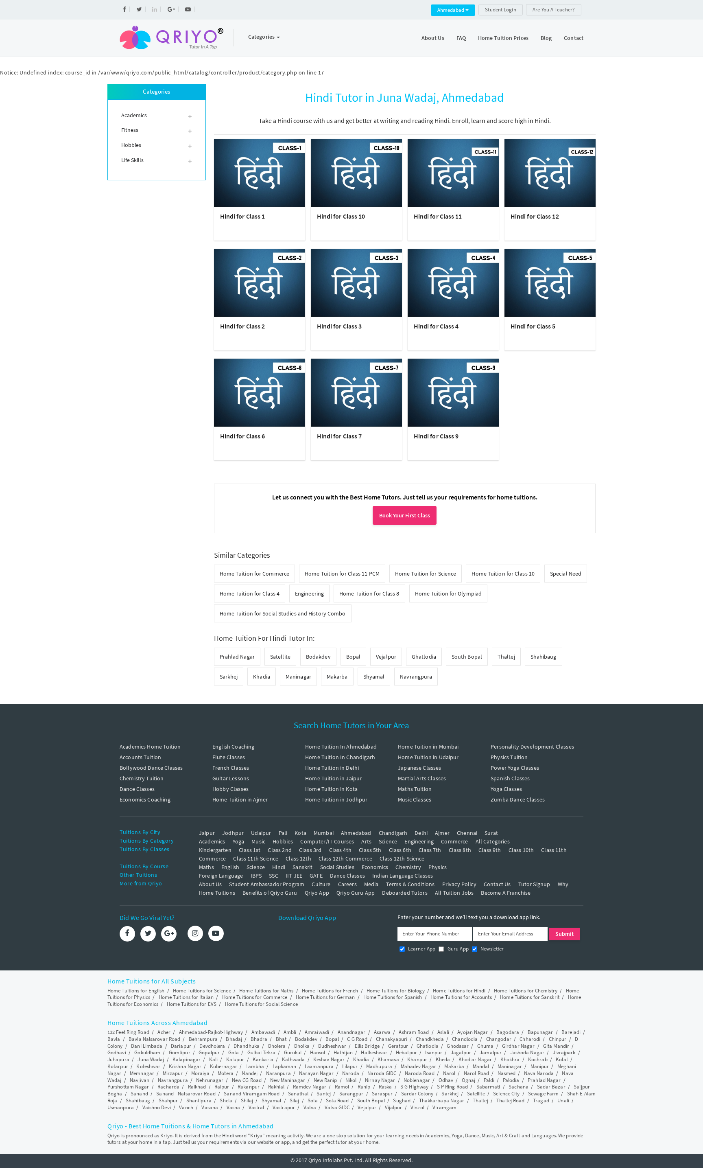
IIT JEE (294, 875)
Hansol (317, 1052)
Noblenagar (417, 1080)
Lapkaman (285, 1066)
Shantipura (199, 1100)
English (230, 867)
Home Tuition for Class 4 (249, 593)
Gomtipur (179, 1052)
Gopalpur (209, 1052)
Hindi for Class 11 (438, 216)
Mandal (481, 1066)
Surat (491, 833)
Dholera (277, 1045)
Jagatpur (461, 1052)
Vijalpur (393, 1107)
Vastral (256, 1107)
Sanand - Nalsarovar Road (185, 1093)
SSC (273, 875)
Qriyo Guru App (355, 892)
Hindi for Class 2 (242, 326)
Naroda (350, 1073)
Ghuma (485, 1045)
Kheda (443, 1059)
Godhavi (116, 1052)
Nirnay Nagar (380, 1080)
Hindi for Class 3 (339, 326)
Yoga (239, 841)
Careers (347, 884)
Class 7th (430, 850)
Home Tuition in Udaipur (428, 757)
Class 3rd (310, 850)
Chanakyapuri (391, 1039)
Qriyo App (317, 892)
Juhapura (118, 1059)
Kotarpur (117, 1066)
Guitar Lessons (230, 778)
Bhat (281, 1039)
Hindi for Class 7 (339, 436)
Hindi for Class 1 (242, 216)
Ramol (342, 1086)
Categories (262, 36)
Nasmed (507, 1073)
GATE (316, 875)
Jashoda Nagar (527, 1052)
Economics (375, 867)
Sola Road (337, 1100)
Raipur (221, 1086)
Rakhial (276, 1086)
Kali (213, 1059)
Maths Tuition (415, 789)
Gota (233, 1052)
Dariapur (181, 1045)
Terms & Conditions (410, 884)
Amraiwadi (317, 1032)
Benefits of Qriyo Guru (269, 892)
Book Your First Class (404, 515)
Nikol (351, 1080)
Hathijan (343, 1052)
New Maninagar (287, 1080)
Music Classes (414, 799)
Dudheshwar (332, 1045)
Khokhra (510, 1059)
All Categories (493, 841)
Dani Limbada (146, 1045)
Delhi (421, 833)
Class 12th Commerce (345, 858)
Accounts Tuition (140, 757)
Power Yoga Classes (515, 768)
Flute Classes (228, 757)
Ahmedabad (451, 10)
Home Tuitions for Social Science (261, 1004)
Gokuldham (147, 1052)
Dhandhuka (247, 1045)
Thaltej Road (510, 1100)
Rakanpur (249, 1086)
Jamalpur (491, 1052)
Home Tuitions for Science (202, 990)
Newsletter (491, 948)
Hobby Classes (230, 789)
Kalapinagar (186, 1059)
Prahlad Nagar (237, 656)
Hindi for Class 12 (535, 216)
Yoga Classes (506, 789)
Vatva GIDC (337, 1107)
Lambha (254, 1066)
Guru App (457, 948)
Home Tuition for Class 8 (369, 593)
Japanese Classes (419, 768)
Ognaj (469, 1080)
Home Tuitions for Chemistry (525, 990)
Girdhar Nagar (518, 1045)
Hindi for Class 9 (436, 436)
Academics (212, 841)
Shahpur (168, 1100)
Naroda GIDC (381, 1073)
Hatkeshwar (374, 1052)
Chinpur (558, 1039)
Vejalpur (386, 656)
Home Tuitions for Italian (186, 997)
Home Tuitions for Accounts (461, 997)
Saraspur (382, 1093)
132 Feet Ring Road (128, 1032)
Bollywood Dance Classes (151, 768)
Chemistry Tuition (142, 778)
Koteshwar (148, 1066)
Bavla (113, 1039)
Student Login (500, 9)
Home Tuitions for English (136, 990)
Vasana (209, 1107)
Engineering (309, 593)
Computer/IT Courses (327, 841)
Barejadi (571, 1032)
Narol (449, 1073)
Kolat (562, 1059)
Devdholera (212, 1045)
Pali (283, 833)
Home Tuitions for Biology (396, 990)
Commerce (454, 841)
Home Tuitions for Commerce (255, 997)
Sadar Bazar (551, 1086)
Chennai (467, 833)
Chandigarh (393, 833)
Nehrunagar (209, 1080)
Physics (437, 867)
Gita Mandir (556, 1045)
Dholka (302, 1045)
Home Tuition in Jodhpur (336, 799)
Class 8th (460, 850)
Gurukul (293, 1052)
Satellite (280, 656)
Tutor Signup (534, 884)
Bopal (353, 656)
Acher (163, 1032)
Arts (366, 841)
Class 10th (521, 850)
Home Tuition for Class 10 (503, 573)
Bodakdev (318, 656)
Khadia (261, 676)
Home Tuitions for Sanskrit (529, 997)
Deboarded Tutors (404, 892)
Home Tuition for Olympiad (448, 593)
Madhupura (379, 1066)
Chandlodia (465, 1039)
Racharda (168, 1086)
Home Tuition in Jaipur (333, 778)
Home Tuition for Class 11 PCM (342, 573)
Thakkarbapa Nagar (442, 1100)
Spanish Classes (510, 778)
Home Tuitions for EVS (191, 1004)
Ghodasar (458, 1045)
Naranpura (278, 1073)
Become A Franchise (506, 892)
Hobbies (283, 841)
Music (258, 841)
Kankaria (263, 1059)
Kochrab (538, 1059)
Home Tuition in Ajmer (240, 799)
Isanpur (433, 1052)
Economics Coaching (145, 799)
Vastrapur (284, 1107)
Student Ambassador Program (266, 884)
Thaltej (506, 656)
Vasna (233, 1107)
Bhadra (259, 1039)
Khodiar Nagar (475, 1059)
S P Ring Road (452, 1086)
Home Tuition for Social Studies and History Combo (283, 613)
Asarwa (382, 1032)
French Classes (230, 768)
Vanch (186, 1107)
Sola (312, 1100)
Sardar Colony (417, 1093)
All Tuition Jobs (454, 892)
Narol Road (476, 1073)
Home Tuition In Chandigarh (340, 757)
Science (388, 841)
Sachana (518, 1086)
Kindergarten (215, 850)
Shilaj (247, 1100)
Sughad (401, 1100)
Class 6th (400, 850)
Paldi (489, 1080)
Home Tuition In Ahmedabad (341, 747)
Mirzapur (173, 1073)
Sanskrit (302, 867)
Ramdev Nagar (309, 1086)
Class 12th (298, 858)
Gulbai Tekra (261, 1052)
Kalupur (235, 1059)
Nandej (250, 1073)
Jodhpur (233, 833)
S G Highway (414, 1086)
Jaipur (207, 833)
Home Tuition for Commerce (255, 573)
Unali (563, 1100)
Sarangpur (351, 1093)
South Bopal (467, 656)
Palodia (511, 1080)
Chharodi (530, 1039)
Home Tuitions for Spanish (392, 997)
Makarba (337, 676)
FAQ (461, 38)
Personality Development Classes (532, 747)
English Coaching (233, 747)
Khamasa (388, 1059)
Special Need (565, 573)
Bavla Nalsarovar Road (154, 1039)
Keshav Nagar (329, 1059)
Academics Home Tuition (150, 747)
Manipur (540, 1066)
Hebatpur (406, 1052)
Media (371, 884)
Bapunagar (540, 1032)
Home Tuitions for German (325, 997)
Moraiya (200, 1073)
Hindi (278, 867)
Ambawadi (263, 1032)
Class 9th (489, 850)
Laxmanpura (319, 1066)
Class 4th (340, 850)
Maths (206, 867)
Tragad (541, 1100)
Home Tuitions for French (330, 990)
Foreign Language (221, 875)
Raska (385, 1086)
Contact (573, 38)
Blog (546, 38)
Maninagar (298, 676)
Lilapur (350, 1066)
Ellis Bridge (367, 1045)
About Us (432, 38)
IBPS (256, 875)
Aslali (443, 1032)
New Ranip (325, 1080)
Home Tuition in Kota (331, 789)
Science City (506, 1093)
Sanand (139, 1093)
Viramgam (444, 1107)
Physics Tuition (509, 757)
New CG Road (247, 1080)
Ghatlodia (424, 656)
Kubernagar (223, 1066)
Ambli (290, 1032)
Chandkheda (430, 1039)
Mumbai (324, 833)
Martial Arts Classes (422, 778)
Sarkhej (229, 676)
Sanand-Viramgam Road (251, 1093)
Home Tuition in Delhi (332, 768)
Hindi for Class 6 (242, 436)
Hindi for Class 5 (533, 326)
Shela (226, 1100)
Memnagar (142, 1073)
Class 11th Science (255, 858)
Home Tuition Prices (503, 38)
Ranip (364, 1086)
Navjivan (139, 1080)
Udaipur (261, 833)
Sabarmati (488, 1086)
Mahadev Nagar (418, 1066)
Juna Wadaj (151, 1059)
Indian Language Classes (402, 875)
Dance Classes (137, 789)
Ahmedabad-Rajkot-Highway (211, 1032)
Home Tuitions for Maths (266, 990)
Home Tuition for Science (425, 573)
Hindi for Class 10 (341, 216)
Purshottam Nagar (128, 1086)
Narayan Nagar (316, 1073)
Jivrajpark (564, 1052)
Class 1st (249, 850)
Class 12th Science (402, 858)
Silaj (294, 1100)
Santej (324, 1093)
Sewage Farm (543, 1093)
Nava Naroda (539, 1073)
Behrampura (203, 1039)
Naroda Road (419, 1073)
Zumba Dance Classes (518, 799)
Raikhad (197, 1086)
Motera (226, 1073)
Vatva (310, 1107)
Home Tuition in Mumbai (428, 747)
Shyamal (374, 676)
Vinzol (417, 1107)
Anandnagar (352, 1032)
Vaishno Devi (156, 1107)
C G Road (357, 1039)
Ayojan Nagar (472, 1032)
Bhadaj (234, 1039)
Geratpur (398, 1045)
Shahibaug (544, 656)
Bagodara (507, 1032)
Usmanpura (120, 1107)
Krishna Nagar (185, 1066)
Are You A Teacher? (554, 9)
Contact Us (497, 884)
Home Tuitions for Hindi (459, 990)
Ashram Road (414, 1032)
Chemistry (408, 867)
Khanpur (417, 1059)
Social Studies (337, 867)
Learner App (421, 948)
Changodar (498, 1039)
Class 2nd (279, 850)
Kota (300, 833)
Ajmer (442, 833)
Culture (321, 884)
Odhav (446, 1080)
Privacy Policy (459, 884)
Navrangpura (416, 676)
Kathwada (293, 1059)
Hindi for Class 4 (436, 326)
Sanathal (298, 1093)
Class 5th (370, 850)
